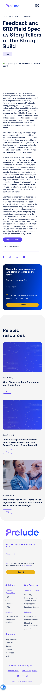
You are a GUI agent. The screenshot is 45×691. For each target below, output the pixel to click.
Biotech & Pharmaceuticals (31, 624)
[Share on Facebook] (24, 257)
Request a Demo (13, 239)
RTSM (7, 607)
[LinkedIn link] (18, 676)
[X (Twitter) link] (27, 676)
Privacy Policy (23, 298)
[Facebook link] (23, 676)
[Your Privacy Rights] (3, 687)
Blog (7, 54)
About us (9, 643)
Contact (8, 649)
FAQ (7, 656)
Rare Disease (29, 604)
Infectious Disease (31, 607)
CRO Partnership (12, 616)
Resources (9, 653)
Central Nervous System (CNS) (30, 599)
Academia (28, 629)
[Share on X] (10, 257)
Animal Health (29, 616)
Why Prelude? (11, 639)
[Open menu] (37, 6)
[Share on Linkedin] (3, 257)
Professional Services (10, 621)
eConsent (9, 604)
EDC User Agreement (27, 665)
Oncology (28, 595)
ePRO (7, 600)
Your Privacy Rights (29, 671)
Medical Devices (31, 620)
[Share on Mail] (17, 257)
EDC (7, 597)
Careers (8, 646)
